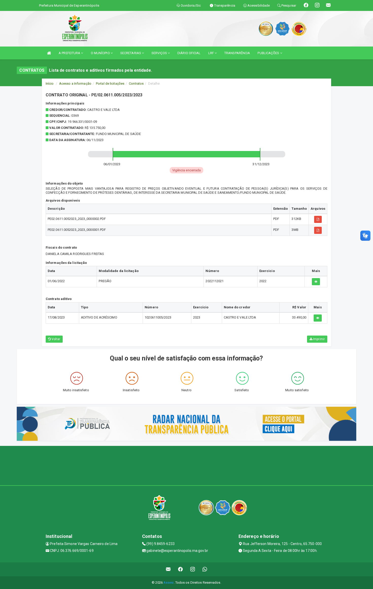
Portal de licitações (110, 83)
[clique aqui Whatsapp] (204, 569)
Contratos (136, 83)
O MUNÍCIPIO (101, 53)
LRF (211, 53)
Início (50, 83)
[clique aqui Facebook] (180, 569)
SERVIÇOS (159, 53)
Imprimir (318, 339)
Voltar (55, 339)
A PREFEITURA (70, 53)
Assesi (168, 582)
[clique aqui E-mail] (168, 569)
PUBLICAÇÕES (269, 53)
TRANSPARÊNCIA (237, 53)
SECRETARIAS (131, 53)
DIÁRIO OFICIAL (188, 53)
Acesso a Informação (75, 83)
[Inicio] (49, 53)
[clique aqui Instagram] (192, 569)
